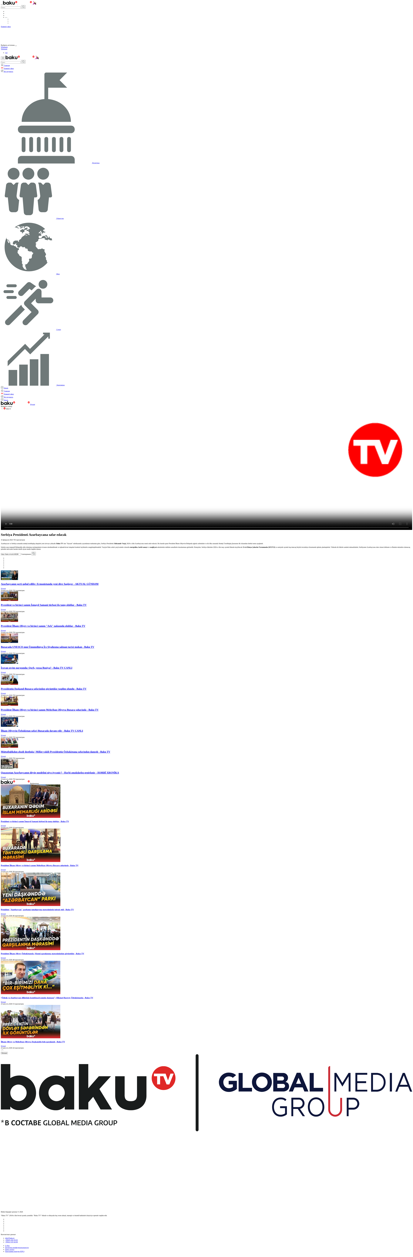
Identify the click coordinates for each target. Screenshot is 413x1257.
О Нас (7, 1246)
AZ (6, 53)
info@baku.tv (10, 1238)
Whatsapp (4, 47)
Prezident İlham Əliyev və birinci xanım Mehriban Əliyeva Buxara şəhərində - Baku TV (50, 709)
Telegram (4, 49)
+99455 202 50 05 (11, 1240)
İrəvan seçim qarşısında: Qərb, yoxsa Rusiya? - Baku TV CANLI (36, 667)
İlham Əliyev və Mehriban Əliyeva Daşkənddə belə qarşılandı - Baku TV (33, 1042)
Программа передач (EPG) (14, 1251)
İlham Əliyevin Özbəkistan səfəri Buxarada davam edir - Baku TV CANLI (42, 730)
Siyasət (32, 404)
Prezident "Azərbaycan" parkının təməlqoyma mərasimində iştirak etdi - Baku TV (37, 909)
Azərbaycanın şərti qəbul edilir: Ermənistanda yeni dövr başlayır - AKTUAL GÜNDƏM (50, 584)
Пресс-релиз (9, 1249)
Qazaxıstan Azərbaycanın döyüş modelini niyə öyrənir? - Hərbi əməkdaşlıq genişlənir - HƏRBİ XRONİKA (60, 772)
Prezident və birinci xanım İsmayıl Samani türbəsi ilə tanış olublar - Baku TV (44, 605)
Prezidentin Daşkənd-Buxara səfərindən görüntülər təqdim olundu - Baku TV (43, 688)
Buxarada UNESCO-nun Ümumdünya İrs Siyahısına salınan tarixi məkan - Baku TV (47, 647)
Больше (4, 1053)
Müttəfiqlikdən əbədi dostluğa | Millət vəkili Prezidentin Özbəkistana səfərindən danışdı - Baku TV (55, 751)
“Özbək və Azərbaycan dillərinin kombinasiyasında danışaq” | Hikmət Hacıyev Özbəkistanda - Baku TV (47, 998)
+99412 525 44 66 (11, 1242)
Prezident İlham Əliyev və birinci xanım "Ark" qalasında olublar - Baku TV (43, 626)
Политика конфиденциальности (17, 1247)
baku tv (8, 409)
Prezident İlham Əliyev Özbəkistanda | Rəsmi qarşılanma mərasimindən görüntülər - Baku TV (42, 953)
